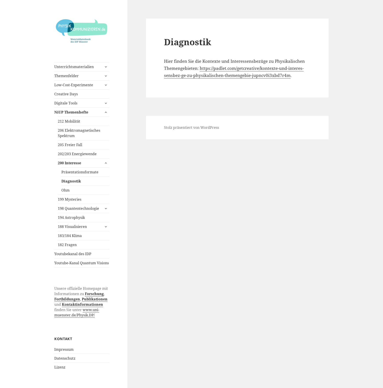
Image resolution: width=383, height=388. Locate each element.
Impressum (64, 349)
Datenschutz (64, 358)
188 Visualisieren (72, 226)
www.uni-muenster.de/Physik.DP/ (76, 312)
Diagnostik (71, 181)
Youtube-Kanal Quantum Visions (81, 263)
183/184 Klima (70, 235)
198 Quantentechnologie (78, 208)
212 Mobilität (69, 121)
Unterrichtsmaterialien (74, 66)
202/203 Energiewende (77, 153)
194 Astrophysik (71, 217)
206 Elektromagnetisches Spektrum (79, 133)
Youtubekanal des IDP (72, 253)
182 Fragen (67, 244)
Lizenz (59, 367)
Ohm (65, 190)
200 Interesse (69, 163)
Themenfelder (66, 75)
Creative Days (66, 94)
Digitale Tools (65, 103)
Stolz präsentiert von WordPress (191, 127)
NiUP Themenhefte (71, 112)
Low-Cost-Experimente (73, 84)
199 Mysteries (69, 199)
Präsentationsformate (79, 172)
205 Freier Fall (70, 144)
